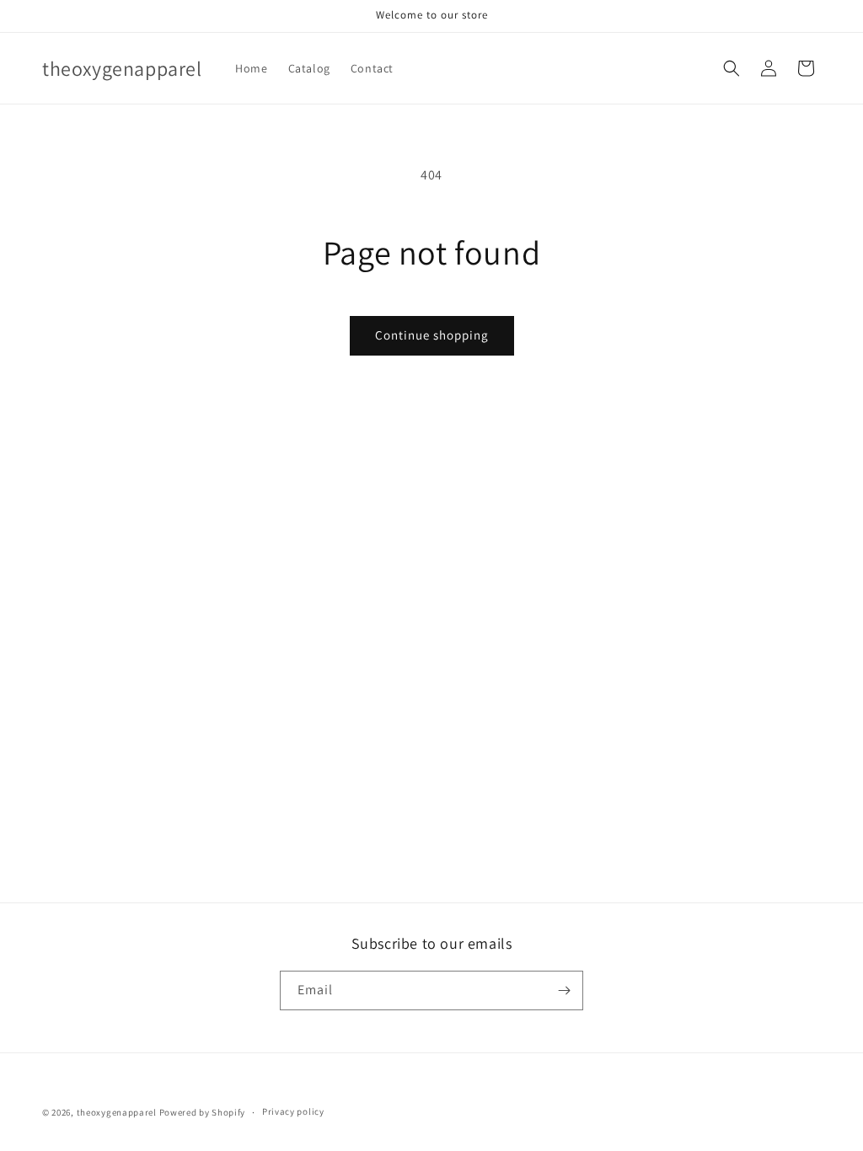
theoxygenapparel (117, 1112)
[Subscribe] (563, 990)
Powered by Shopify (202, 1112)
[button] (731, 68)
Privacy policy (293, 1111)
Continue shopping (432, 335)
